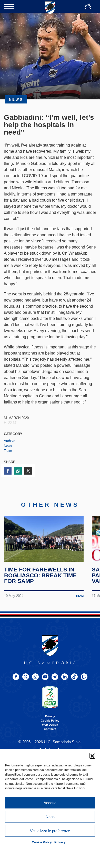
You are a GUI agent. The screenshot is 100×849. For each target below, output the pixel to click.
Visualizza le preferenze (50, 831)
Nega (50, 817)
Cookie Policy (42, 842)
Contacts (50, 728)
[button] (92, 755)
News (8, 446)
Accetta (50, 803)
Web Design (50, 724)
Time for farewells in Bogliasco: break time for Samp (40, 575)
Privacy (60, 842)
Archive (9, 441)
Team (8, 451)
